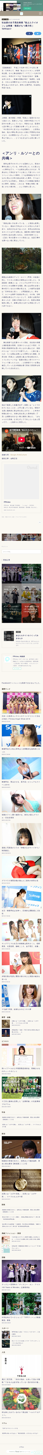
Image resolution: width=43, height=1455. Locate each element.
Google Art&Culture (18, 455)
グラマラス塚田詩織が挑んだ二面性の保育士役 (20, 880)
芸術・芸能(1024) (6, 517)
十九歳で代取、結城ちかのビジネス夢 (16, 1009)
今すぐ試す (27, 8)
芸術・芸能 (5, 19)
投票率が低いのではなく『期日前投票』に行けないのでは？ (20, 1433)
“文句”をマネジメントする (10, 1428)
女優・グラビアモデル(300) (19, 517)
